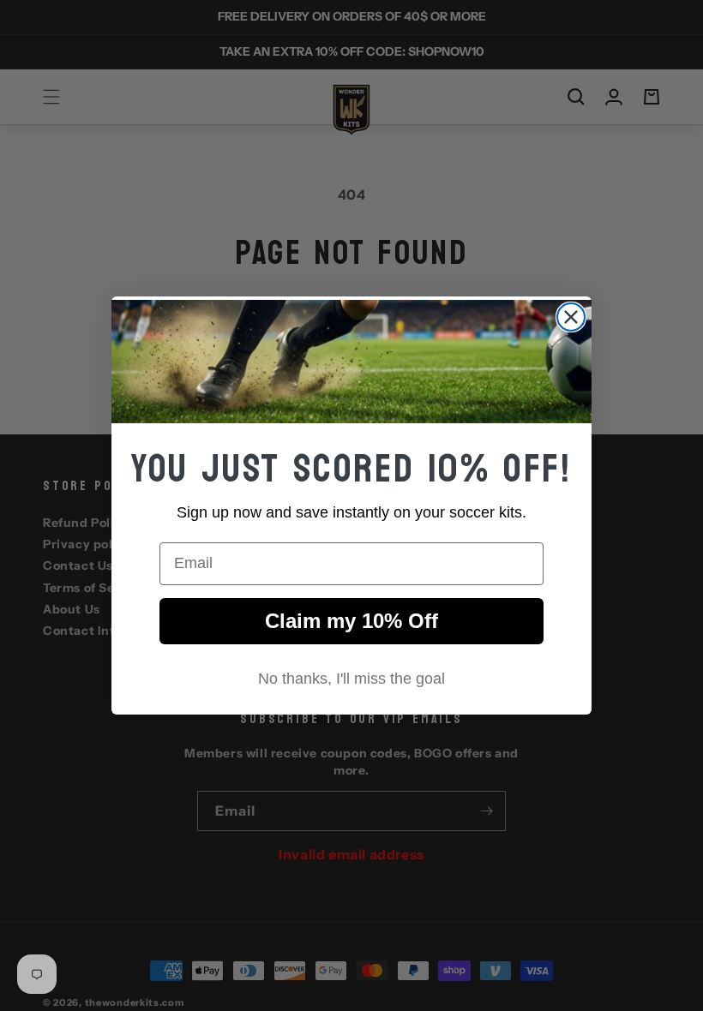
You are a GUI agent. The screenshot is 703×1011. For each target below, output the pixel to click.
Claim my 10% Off (351, 620)
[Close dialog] (571, 317)
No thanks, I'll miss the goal (351, 678)
